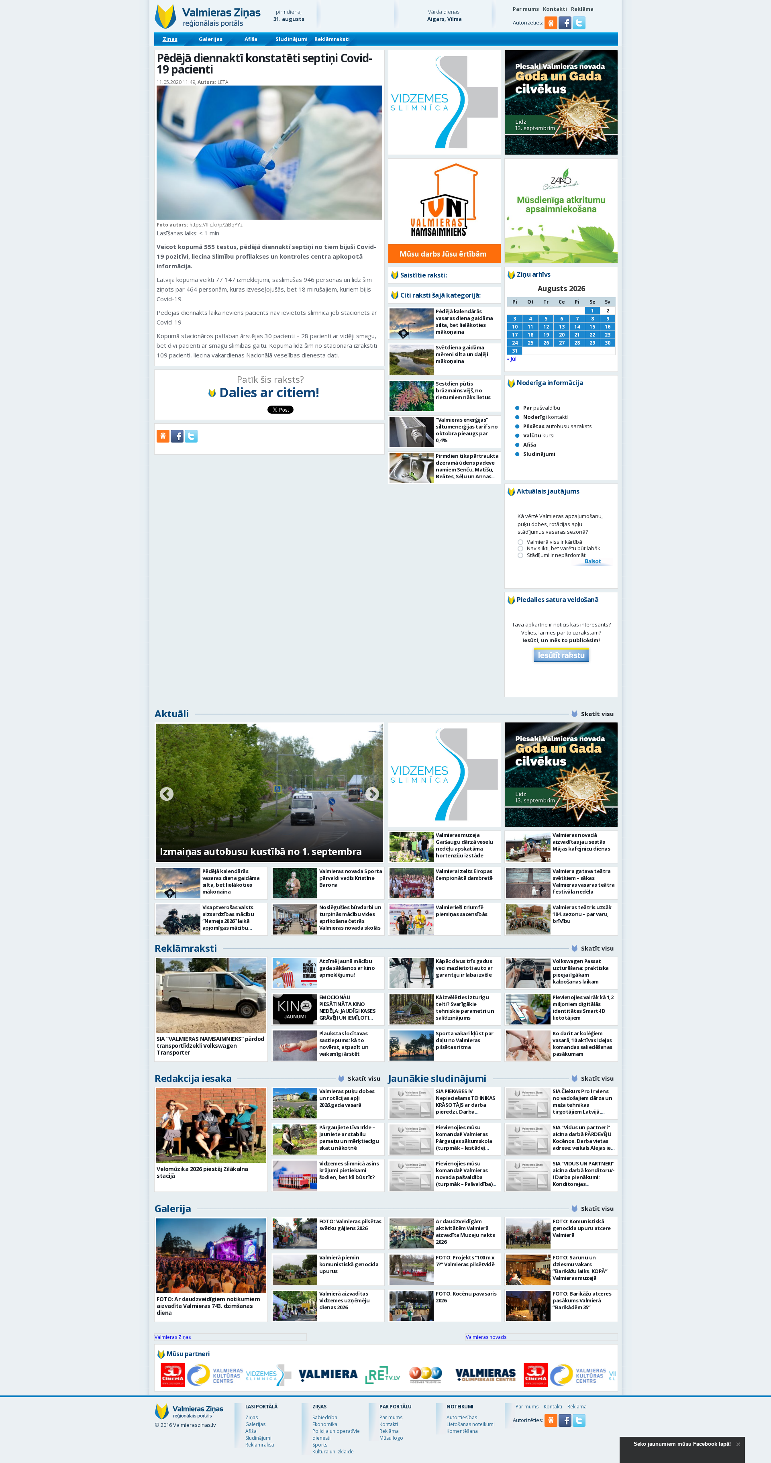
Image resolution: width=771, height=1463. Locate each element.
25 (530, 342)
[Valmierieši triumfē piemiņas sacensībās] (411, 919)
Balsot (592, 561)
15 (592, 326)
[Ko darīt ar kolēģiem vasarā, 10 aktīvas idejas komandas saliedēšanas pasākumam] (528, 1045)
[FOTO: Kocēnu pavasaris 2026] (411, 1306)
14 (577, 326)
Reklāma (582, 8)
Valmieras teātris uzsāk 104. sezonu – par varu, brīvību (582, 914)
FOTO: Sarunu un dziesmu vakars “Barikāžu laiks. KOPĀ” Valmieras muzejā (580, 1267)
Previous (167, 795)
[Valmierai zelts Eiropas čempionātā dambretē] (411, 883)
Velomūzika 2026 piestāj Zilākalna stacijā (202, 1172)
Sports (319, 1444)
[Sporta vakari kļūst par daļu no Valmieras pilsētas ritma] (411, 1045)
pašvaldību (541, 407)
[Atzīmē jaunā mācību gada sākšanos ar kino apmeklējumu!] (294, 973)
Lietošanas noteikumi (471, 1424)
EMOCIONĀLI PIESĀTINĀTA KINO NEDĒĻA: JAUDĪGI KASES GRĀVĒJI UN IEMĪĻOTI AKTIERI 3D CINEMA (347, 1011)
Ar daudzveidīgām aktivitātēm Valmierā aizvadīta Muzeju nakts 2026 (465, 1231)
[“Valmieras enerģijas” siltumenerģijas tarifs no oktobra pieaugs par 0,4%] (411, 432)
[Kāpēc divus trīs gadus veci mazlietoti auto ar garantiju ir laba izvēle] (411, 973)
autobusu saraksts (557, 426)
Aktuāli (172, 713)
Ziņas (170, 39)
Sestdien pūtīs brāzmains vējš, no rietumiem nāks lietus (463, 390)
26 (546, 342)
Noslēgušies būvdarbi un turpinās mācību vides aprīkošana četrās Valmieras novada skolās (350, 917)
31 (515, 350)
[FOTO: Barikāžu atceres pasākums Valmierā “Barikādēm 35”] (528, 1306)
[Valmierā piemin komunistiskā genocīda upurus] (294, 1269)
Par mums (526, 8)
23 (607, 334)
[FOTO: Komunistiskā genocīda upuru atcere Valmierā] (528, 1233)
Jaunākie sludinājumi (437, 1078)
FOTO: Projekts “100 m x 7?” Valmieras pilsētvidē (465, 1261)
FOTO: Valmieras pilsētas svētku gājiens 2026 (350, 1225)
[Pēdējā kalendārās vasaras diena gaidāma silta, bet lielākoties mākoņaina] (411, 323)
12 (546, 326)
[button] (566, 27)
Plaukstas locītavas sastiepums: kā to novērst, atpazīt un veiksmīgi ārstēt (344, 1043)
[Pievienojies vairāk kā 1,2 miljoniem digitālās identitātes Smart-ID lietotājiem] (528, 1009)
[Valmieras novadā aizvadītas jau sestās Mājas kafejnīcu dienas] (528, 847)
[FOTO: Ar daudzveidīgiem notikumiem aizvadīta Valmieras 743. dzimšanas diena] (211, 1255)
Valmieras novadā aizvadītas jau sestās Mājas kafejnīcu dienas (581, 841)
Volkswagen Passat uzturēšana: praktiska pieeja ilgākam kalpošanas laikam (581, 971)
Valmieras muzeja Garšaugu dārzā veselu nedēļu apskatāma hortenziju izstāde (464, 845)
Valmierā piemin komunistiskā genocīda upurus (349, 1264)
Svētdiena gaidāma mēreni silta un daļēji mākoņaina (462, 354)
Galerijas (210, 39)
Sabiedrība (324, 1417)
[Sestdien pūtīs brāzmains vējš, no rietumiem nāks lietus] (411, 396)
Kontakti (555, 8)
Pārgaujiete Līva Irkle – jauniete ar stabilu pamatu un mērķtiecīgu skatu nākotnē (349, 1137)
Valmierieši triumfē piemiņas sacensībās (461, 911)
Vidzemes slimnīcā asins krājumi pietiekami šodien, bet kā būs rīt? (349, 1170)
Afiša (251, 39)
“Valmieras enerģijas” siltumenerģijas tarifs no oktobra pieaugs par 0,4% (467, 430)
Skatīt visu (597, 714)
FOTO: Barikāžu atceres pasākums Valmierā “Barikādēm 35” (582, 1300)
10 (515, 326)
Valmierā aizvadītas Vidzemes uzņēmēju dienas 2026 (344, 1300)
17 (515, 334)
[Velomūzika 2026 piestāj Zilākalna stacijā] (211, 1125)
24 (515, 342)
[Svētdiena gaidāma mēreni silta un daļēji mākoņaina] (411, 359)
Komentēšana (462, 1431)
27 (562, 342)
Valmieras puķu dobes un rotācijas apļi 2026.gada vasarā (347, 1098)
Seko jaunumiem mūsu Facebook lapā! (682, 1444)
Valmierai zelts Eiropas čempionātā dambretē (464, 874)
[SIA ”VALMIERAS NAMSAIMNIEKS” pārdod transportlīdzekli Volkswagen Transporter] (211, 995)
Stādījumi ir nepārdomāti (557, 555)
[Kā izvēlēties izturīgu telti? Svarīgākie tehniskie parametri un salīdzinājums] (411, 1009)
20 (562, 334)
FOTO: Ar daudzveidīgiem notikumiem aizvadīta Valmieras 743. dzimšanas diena (208, 1305)
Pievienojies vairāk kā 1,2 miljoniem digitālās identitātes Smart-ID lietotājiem (583, 1007)
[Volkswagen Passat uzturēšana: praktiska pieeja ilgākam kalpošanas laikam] (528, 973)
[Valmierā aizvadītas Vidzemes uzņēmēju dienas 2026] (294, 1306)
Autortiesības (462, 1417)
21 (577, 334)
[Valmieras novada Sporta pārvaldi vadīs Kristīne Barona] (294, 883)
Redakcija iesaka (193, 1078)
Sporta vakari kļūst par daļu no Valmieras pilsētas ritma (465, 1040)
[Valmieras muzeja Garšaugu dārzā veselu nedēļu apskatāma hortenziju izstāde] (411, 847)
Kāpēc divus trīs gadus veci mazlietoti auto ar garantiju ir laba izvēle (464, 967)
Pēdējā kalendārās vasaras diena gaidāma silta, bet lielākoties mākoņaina (464, 321)
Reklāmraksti (332, 39)
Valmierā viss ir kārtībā (554, 542)
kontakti (545, 416)
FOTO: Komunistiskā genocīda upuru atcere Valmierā (582, 1228)
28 (577, 342)
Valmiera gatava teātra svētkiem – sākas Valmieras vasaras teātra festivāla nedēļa (583, 881)
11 (530, 326)
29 (592, 342)
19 (546, 334)
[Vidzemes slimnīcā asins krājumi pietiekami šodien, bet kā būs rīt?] (294, 1175)
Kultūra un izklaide (333, 1451)
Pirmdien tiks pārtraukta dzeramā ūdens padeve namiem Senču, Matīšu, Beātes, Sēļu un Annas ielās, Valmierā (467, 469)
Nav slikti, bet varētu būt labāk (563, 548)
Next (372, 795)
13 (562, 326)
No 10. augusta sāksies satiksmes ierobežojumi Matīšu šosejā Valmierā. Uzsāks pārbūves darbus (268, 838)
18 (530, 334)
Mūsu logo (391, 1437)
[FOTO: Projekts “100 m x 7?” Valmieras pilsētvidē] (411, 1269)
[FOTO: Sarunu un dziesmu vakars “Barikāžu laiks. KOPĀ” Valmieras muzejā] (528, 1269)
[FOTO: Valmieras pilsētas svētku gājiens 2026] (294, 1233)
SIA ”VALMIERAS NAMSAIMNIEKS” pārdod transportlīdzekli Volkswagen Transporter (210, 1045)
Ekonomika (324, 1424)
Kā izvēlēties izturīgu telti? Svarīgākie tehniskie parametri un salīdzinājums (465, 1007)
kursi (539, 435)
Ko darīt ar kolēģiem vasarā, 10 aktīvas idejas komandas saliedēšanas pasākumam (582, 1043)
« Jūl (511, 358)
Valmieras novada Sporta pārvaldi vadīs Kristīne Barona (350, 877)
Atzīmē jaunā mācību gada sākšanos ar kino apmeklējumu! (347, 967)
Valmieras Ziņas (173, 1337)
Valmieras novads (486, 1337)
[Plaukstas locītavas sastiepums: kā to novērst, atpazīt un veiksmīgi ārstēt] (294, 1045)
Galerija (173, 1208)
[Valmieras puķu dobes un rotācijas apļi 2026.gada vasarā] (294, 1103)
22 (592, 334)
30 (607, 342)
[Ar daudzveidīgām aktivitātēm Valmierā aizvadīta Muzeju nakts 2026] (411, 1233)
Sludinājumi (291, 39)
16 (607, 326)
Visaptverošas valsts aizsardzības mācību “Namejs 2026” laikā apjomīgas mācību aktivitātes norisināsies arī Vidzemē (232, 924)
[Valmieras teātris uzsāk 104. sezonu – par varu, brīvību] (528, 919)
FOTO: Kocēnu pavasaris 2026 (466, 1297)
